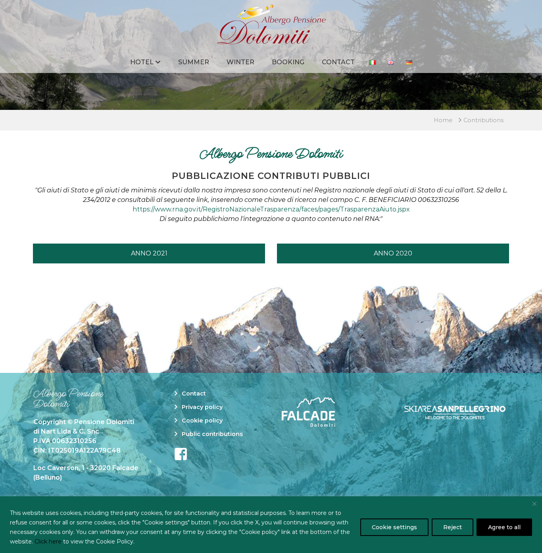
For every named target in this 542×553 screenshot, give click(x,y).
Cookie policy (202, 420)
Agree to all (504, 527)
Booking (288, 62)
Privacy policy (202, 407)
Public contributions (212, 434)
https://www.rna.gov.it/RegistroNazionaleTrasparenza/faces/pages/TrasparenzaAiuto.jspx (271, 209)
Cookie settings (394, 527)
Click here (48, 541)
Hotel (142, 62)
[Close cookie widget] (534, 504)
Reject (452, 527)
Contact (338, 62)
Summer (193, 62)
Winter (240, 62)
